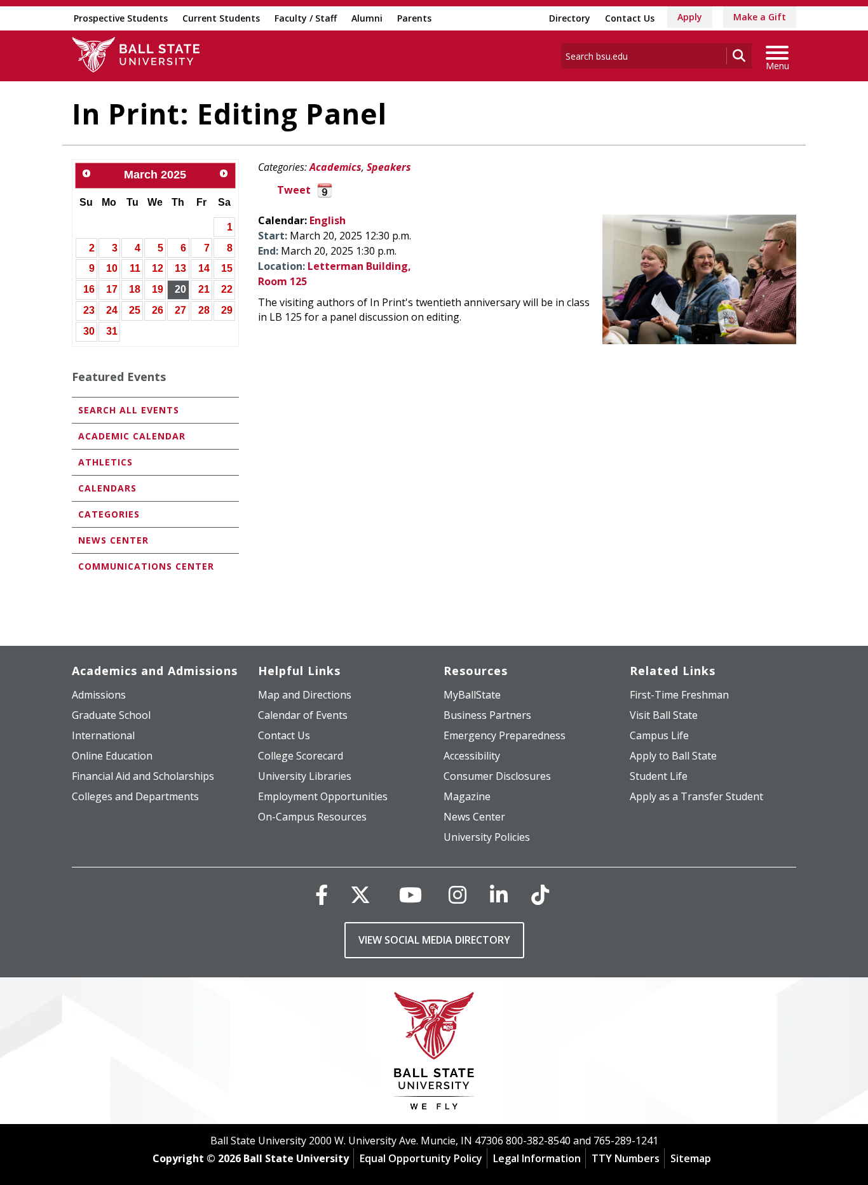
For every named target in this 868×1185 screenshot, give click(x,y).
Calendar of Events (303, 715)
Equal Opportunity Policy (421, 1158)
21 (204, 289)
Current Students (221, 18)
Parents (414, 18)
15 (227, 268)
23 (89, 310)
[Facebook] (321, 894)
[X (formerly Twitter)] (360, 894)
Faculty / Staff (306, 18)
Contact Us (629, 18)
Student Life (659, 776)
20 (180, 289)
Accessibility (472, 756)
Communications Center (146, 566)
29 (227, 310)
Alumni (367, 18)
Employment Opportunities (323, 796)
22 (227, 289)
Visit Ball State (664, 715)
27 (180, 310)
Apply (689, 17)
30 (89, 331)
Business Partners (487, 715)
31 (112, 331)
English (327, 220)
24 (112, 310)
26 (157, 310)
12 (157, 268)
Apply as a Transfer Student (696, 796)
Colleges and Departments (135, 796)
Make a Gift (759, 17)
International (103, 735)
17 (112, 289)
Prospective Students (121, 18)
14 (204, 268)
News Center (113, 540)
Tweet (294, 190)
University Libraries (304, 776)
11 (135, 268)
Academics (335, 167)
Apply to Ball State (673, 756)
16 (89, 289)
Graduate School (111, 715)
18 (134, 289)
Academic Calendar (132, 436)
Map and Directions (304, 695)
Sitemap (690, 1158)
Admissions (99, 695)
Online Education (112, 756)
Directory (569, 18)
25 (134, 310)
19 (157, 289)
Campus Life (659, 735)
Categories (109, 514)
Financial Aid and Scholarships (143, 776)
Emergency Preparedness (505, 735)
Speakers (389, 167)
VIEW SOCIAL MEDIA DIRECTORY (434, 940)
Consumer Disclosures (497, 776)
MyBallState (472, 695)
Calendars (107, 488)
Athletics (105, 462)
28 (204, 310)
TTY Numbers (626, 1158)
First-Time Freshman (679, 695)
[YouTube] (410, 894)
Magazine (467, 796)
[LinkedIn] (499, 894)
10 (112, 268)
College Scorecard (300, 756)
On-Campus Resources (312, 817)
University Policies (487, 837)
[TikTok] (540, 894)
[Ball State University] (434, 1054)
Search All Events (128, 410)
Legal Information (537, 1158)
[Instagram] (457, 894)
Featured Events (119, 376)
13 (180, 268)
